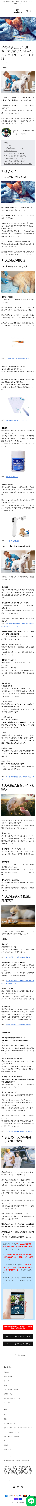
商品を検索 (7, 1402)
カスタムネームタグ (10, 1423)
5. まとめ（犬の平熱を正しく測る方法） (18, 164)
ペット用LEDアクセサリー (12, 1432)
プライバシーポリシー (11, 1389)
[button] (4, 11)
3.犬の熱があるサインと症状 (14, 158)
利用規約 (6, 1372)
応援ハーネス (8, 1419)
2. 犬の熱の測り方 (10, 151)
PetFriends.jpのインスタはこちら (18, 1336)
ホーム (6, 1414)
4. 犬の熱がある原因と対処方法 (15, 161)
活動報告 (6, 1445)
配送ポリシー (8, 1376)
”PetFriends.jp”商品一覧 (11, 1436)
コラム (6, 1441)
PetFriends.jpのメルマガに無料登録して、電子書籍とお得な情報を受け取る (18, 1327)
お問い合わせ (8, 1449)
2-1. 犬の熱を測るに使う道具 (14, 153)
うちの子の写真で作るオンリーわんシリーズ (18, 1427)
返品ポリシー (8, 1385)
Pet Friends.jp (20, 1502)
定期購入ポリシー (9, 1394)
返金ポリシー (8, 1381)
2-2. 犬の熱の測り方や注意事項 (15, 156)
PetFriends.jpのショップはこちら (18, 1344)
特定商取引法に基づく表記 (12, 1398)
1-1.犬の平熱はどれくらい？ (13, 148)
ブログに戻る (19, 1355)
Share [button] (5, 67)
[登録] (30, 1480)
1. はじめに (8, 145)
